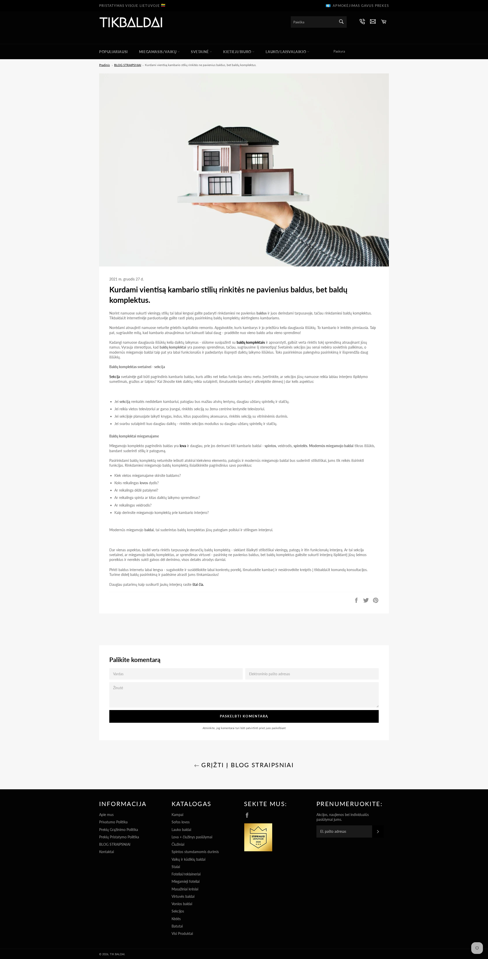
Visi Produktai (182, 933)
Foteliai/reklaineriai (186, 874)
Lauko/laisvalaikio (286, 52)
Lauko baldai (181, 829)
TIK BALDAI (117, 954)
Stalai (176, 866)
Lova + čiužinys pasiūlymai (192, 837)
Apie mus (106, 814)
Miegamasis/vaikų (158, 52)
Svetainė (200, 52)
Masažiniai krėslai (185, 889)
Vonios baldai (182, 904)
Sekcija (115, 376)
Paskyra (339, 51)
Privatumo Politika (113, 822)
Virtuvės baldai (183, 896)
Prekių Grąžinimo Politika (118, 829)
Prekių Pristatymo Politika (119, 837)
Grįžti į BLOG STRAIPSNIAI (246, 764)
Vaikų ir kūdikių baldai (188, 859)
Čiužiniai (178, 844)
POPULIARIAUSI (113, 52)
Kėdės (176, 919)
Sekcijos (178, 911)
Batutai (177, 926)
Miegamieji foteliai (186, 881)
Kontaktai (106, 852)
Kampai (177, 814)
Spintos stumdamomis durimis (195, 852)
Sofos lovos (181, 822)
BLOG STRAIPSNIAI (114, 844)
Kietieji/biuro (237, 52)
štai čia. (198, 584)
